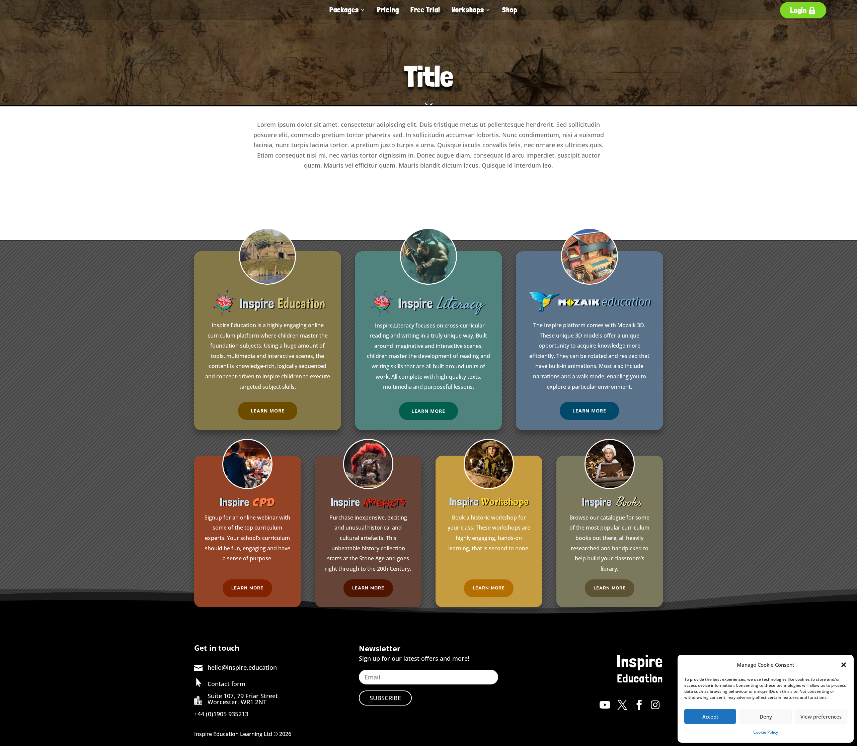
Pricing (388, 9)
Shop (509, 9)
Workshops (468, 9)
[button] (843, 664)
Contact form (226, 684)
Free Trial (425, 9)
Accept (710, 716)
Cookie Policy (765, 732)
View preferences (821, 716)
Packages (344, 9)
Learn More (268, 410)
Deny (766, 716)
